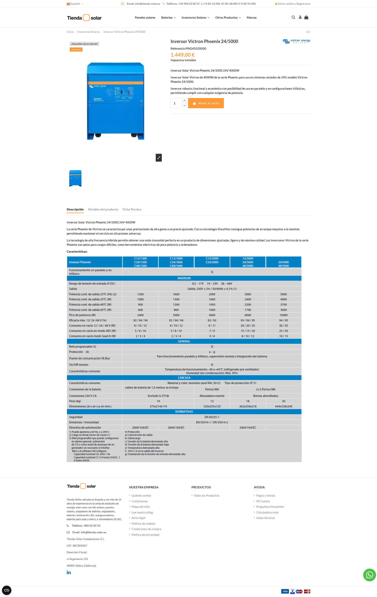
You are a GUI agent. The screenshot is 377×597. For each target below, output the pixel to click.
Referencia (178, 48)
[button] (228, 18)
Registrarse (303, 3)
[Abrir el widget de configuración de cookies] (6, 590)
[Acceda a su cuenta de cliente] (300, 17)
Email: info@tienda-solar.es (143, 3)
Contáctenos (140, 501)
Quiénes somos (141, 495)
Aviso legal (138, 518)
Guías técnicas (265, 518)
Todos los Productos (206, 495)
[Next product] (309, 31)
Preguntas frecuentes (270, 506)
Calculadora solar (267, 512)
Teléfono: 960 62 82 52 (86, 525)
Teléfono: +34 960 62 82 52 (182, 3)
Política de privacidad (145, 534)
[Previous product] (307, 31)
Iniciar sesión (285, 3)
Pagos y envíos (265, 495)
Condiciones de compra (146, 529)
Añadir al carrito (208, 103)
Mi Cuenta (263, 501)
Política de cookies (144, 523)
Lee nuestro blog (142, 512)
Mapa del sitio (141, 506)
